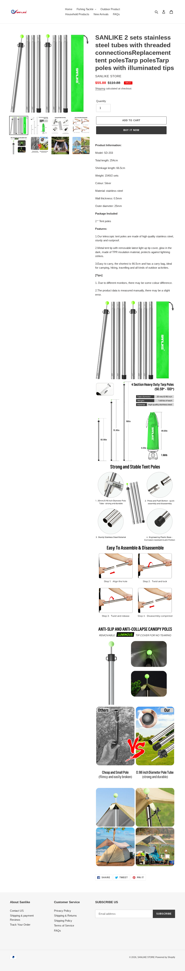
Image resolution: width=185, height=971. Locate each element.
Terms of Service (64, 925)
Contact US (17, 910)
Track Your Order (20, 924)
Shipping (100, 88)
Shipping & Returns (65, 915)
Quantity (101, 101)
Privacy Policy (62, 910)
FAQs (57, 930)
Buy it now (131, 130)
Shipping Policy (63, 920)
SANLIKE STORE (146, 957)
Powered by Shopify (165, 957)
